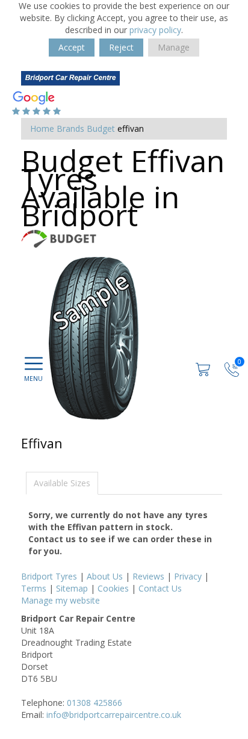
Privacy (188, 576)
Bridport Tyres (49, 576)
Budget (101, 128)
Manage (174, 47)
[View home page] (70, 79)
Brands (70, 128)
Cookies (113, 588)
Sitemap (72, 588)
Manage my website (60, 600)
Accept (71, 47)
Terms (33, 588)
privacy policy (155, 30)
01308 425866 (94, 702)
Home (42, 128)
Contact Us (160, 588)
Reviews (148, 576)
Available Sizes (62, 483)
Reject (121, 47)
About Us (105, 576)
